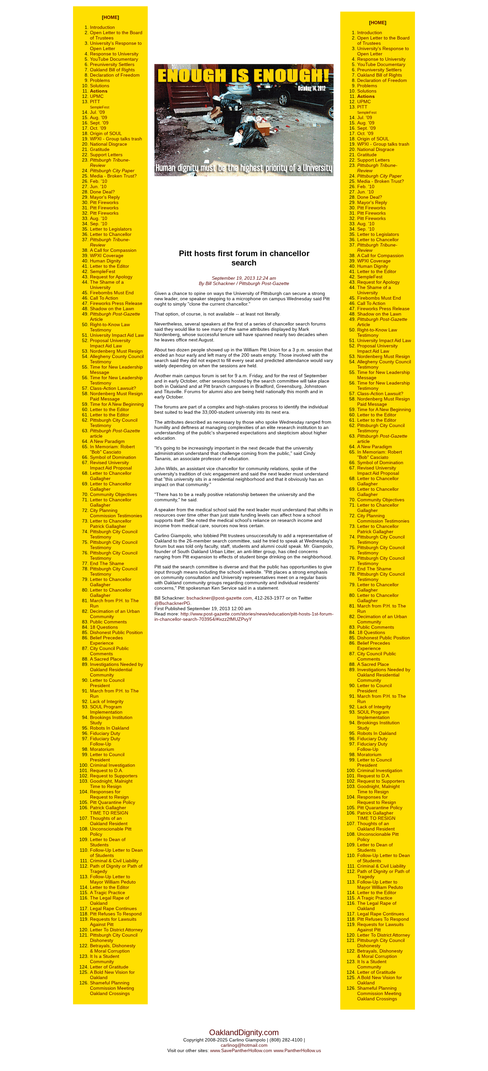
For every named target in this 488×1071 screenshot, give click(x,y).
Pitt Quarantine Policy (112, 802)
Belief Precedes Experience (106, 640)
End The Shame (107, 563)
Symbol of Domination (113, 457)
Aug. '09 (98, 117)
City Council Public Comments (109, 651)
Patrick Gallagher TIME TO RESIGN (109, 810)
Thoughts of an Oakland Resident (108, 821)
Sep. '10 (98, 223)
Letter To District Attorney (116, 929)
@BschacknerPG (172, 603)
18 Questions (104, 627)
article (96, 436)
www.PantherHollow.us (297, 1050)
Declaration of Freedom (115, 75)
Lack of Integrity (106, 701)
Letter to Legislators (111, 229)
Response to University (114, 53)
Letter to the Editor (109, 266)
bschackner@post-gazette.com (219, 598)
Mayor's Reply (105, 197)
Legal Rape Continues (113, 908)
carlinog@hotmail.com (244, 1045)
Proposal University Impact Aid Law (110, 343)
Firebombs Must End (112, 292)
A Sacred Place (106, 659)
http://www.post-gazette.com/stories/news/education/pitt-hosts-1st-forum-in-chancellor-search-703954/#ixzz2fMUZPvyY (244, 616)
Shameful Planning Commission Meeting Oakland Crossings (112, 988)
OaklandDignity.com (244, 1032)
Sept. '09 (99, 122)
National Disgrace (108, 144)
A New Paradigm (107, 441)
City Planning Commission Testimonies (116, 513)
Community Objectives (113, 494)
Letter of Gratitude (109, 966)
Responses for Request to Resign (109, 794)
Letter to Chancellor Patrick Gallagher (110, 523)
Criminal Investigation (112, 765)
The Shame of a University (107, 284)
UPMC (97, 96)
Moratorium (102, 749)
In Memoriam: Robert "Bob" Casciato (112, 449)
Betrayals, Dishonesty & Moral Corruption (112, 948)
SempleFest (99, 107)
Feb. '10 (98, 181)
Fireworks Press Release (116, 303)
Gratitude (100, 149)
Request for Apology (111, 276)
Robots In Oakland (109, 728)
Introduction (102, 27)
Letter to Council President (107, 683)
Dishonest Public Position (116, 632)
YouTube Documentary (114, 59)
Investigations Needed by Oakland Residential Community (116, 670)
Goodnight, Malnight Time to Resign (111, 783)
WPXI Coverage (106, 255)
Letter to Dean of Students (107, 842)
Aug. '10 (98, 218)
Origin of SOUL (106, 133)
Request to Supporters (113, 775)
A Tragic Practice (107, 892)
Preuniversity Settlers (112, 64)
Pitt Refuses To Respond (116, 913)
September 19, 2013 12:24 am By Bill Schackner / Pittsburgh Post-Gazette (244, 280)
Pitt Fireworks (104, 202)
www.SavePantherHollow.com (241, 1050)
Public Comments (108, 621)
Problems (100, 80)
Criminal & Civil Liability (114, 860)
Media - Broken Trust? (113, 175)
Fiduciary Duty (105, 733)
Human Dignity (105, 260)
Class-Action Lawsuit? (113, 388)
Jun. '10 (98, 186)
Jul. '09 (97, 112)
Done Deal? (102, 191)
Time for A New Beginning (117, 404)
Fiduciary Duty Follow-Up (105, 741)
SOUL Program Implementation (106, 709)
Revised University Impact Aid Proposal (111, 465)
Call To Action (104, 298)
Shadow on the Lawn (112, 308)
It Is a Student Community (104, 959)
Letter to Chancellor (110, 234)
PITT (95, 101)
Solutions (99, 85)
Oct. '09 (98, 128)
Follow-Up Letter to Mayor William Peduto (113, 879)
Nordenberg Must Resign (116, 351)
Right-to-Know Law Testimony (110, 327)
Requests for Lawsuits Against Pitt (113, 921)
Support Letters (106, 154)
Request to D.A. (106, 770)
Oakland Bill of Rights (112, 69)
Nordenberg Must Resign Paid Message (116, 396)
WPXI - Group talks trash (116, 138)
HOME (111, 17)
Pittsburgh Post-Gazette (115, 430)
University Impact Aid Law (117, 335)
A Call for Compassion (113, 250)
